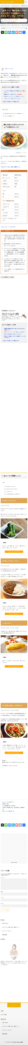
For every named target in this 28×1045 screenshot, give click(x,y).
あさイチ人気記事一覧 (9, 811)
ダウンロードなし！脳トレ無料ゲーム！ (11, 166)
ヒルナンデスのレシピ (5, 5)
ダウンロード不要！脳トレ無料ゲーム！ (11, 927)
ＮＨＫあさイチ (13, 73)
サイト (2, 903)
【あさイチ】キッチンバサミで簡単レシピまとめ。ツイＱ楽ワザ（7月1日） (10, 314)
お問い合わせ (5, 923)
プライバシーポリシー (7, 931)
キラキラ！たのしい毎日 (18, 1042)
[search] (26, 28)
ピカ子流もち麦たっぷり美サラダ (12, 494)
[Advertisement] (14, 52)
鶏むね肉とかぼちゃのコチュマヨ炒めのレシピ (13, 113)
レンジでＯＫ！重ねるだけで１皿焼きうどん (13, 90)
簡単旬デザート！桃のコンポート (10, 94)
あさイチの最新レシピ (8, 116)
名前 (2, 891)
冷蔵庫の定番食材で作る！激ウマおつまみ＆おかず (14, 328)
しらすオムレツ (9, 491)
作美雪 (14, 958)
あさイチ (14, 21)
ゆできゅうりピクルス (10, 486)
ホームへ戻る (4, 1014)
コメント (3, 877)
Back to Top (14, 1005)
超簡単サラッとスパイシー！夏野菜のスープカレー (14, 96)
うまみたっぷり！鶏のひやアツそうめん (12, 98)
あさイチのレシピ (15, 5)
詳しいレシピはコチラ (14, 551)
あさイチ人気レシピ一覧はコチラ (11, 101)
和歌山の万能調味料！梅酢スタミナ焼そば (12, 334)
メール (2, 897)
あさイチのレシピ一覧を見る (8, 226)
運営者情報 (4, 934)
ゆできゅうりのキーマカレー (11, 489)
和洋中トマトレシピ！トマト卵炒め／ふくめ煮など (14, 332)
